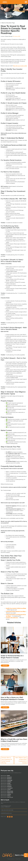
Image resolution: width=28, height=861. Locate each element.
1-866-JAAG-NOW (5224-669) (7, 810)
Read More (5, 665)
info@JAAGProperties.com (6, 813)
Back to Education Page (8, 22)
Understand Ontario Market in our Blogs (16, 611)
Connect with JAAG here (12, 617)
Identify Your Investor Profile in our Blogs (16, 608)
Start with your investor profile (20, 65)
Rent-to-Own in (5, 775)
